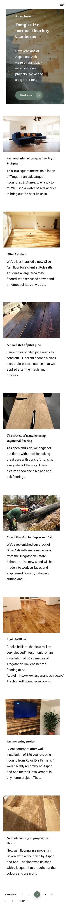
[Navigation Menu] (62, 4)
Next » (21, 900)
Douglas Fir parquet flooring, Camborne (32, 30)
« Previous (10, 894)
